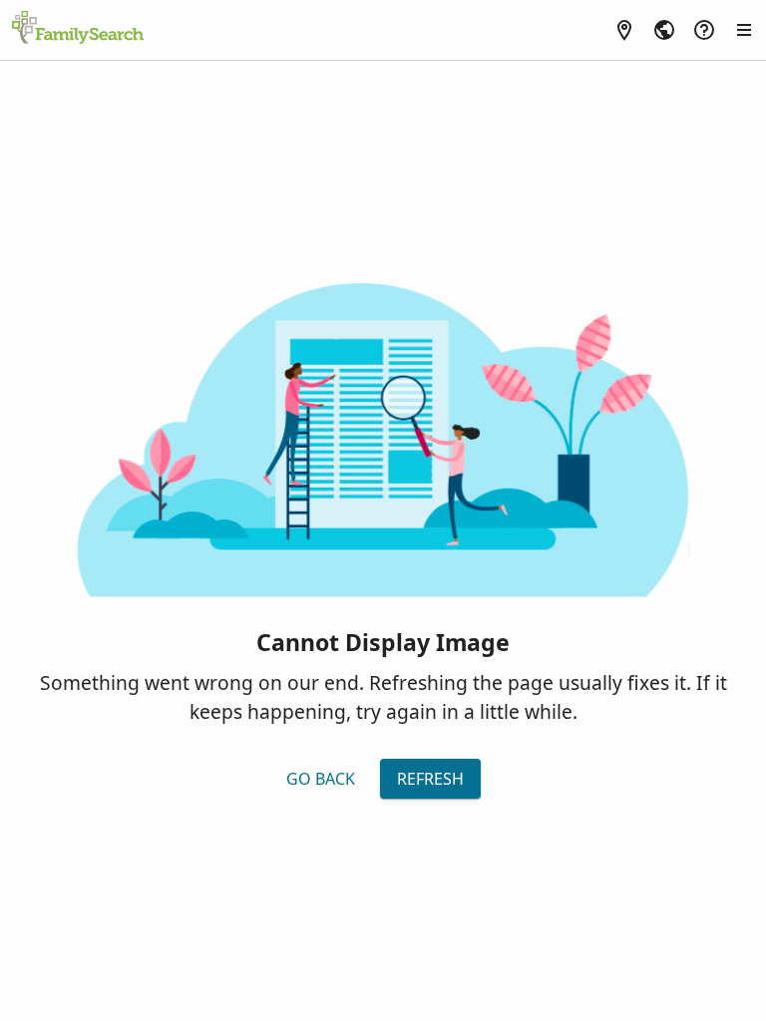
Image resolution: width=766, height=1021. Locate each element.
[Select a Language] (664, 30)
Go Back (320, 779)
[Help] (704, 30)
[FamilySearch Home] (78, 29)
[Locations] (624, 30)
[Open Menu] (744, 30)
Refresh (430, 779)
